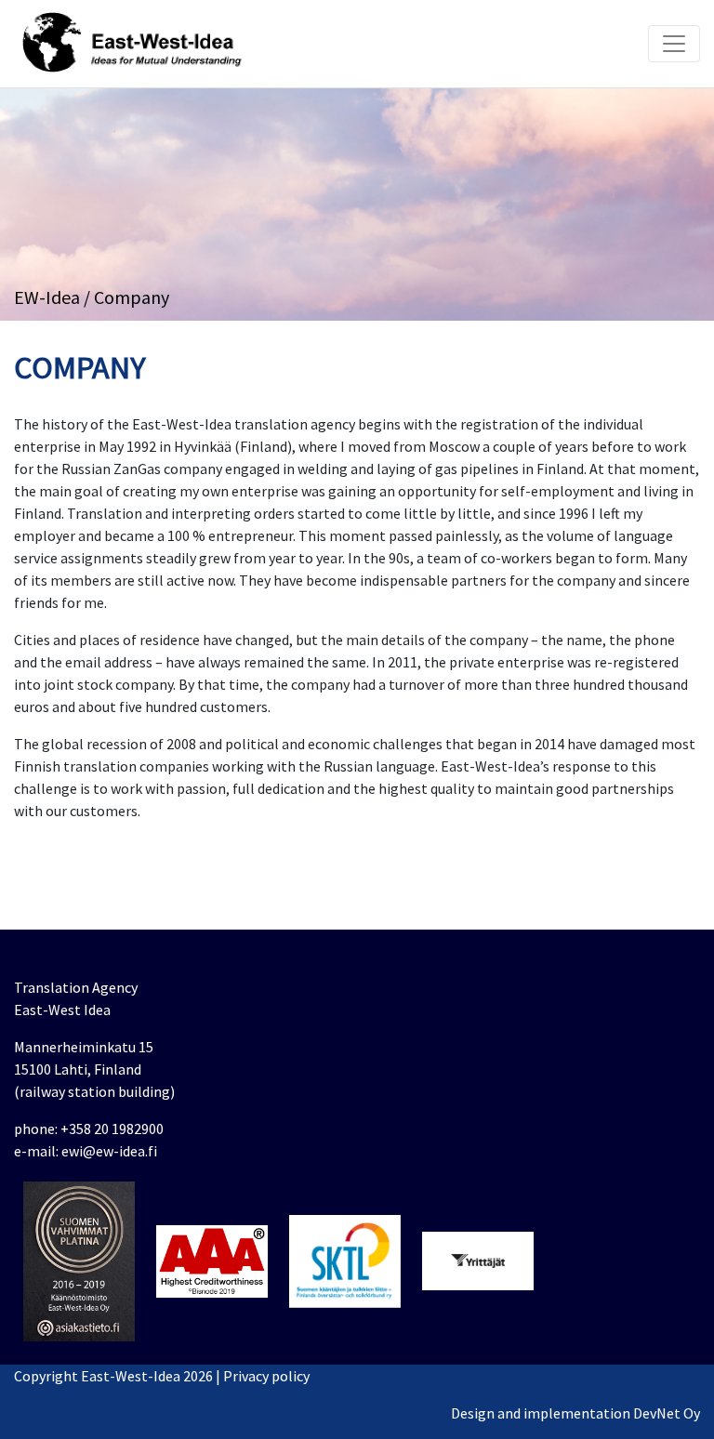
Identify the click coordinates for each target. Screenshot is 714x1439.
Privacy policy (266, 1375)
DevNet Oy (666, 1413)
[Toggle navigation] (674, 43)
